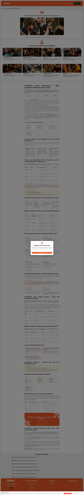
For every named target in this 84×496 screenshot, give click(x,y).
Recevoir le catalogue (42, 252)
